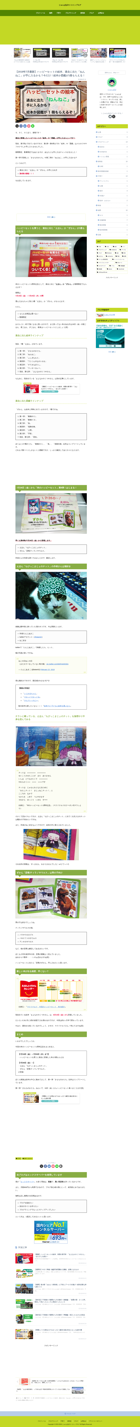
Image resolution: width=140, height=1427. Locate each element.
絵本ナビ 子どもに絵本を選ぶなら (57, 706)
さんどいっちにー (31, 700)
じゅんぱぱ (112, 90)
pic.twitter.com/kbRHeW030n (57, 664)
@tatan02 (38, 637)
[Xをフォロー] (113, 116)
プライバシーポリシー (95, 1421)
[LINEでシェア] (32, 126)
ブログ (76, 1421)
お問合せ (83, 1421)
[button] (60, 1166)
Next (128, 56)
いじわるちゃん (30, 694)
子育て (19, 1158)
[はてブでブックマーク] (25, 126)
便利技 (69, 1421)
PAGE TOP (71, 1414)
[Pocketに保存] (28, 126)
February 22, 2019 (48, 670)
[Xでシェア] (17, 126)
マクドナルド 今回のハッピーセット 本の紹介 (46, 1007)
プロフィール (42, 1421)
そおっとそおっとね (32, 697)
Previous (12, 56)
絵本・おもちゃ (28, 1158)
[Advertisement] (70, 31)
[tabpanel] (22, 55)
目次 (49, 217)
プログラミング (53, 1421)
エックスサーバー (27, 1182)
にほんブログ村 (109, 315)
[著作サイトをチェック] (110, 116)
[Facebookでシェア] (21, 126)
